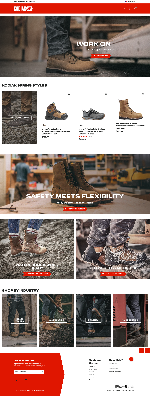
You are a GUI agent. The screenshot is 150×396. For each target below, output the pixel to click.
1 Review (90, 136)
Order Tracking (93, 369)
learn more (100, 56)
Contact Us (92, 366)
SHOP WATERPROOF (37, 274)
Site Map (127, 390)
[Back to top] (131, 358)
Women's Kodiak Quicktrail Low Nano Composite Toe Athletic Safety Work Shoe (92, 131)
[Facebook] (21, 380)
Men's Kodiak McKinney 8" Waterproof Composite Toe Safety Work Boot (130, 126)
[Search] (124, 8)
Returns (91, 374)
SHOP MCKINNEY (75, 209)
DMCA (132, 390)
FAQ (90, 379)
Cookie (122, 390)
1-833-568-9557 (113, 363)
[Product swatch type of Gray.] (81, 125)
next (147, 350)
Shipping (91, 371)
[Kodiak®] (23, 8)
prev (141, 350)
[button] (129, 8)
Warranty (91, 377)
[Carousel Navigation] (144, 350)
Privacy (109, 390)
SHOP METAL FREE (113, 274)
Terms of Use (115, 390)
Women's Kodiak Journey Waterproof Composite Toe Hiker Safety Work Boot (56, 131)
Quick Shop (56, 118)
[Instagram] (16, 380)
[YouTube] (26, 380)
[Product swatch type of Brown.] (44, 125)
